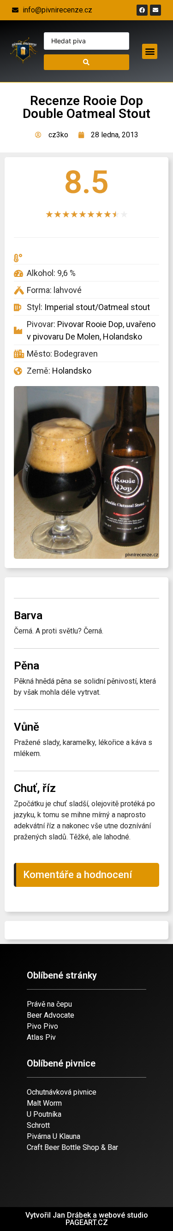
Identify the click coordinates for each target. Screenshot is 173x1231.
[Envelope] (155, 10)
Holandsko (71, 370)
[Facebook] (142, 10)
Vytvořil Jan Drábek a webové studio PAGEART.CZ (86, 1219)
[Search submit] (87, 62)
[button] (149, 51)
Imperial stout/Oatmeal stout (97, 307)
